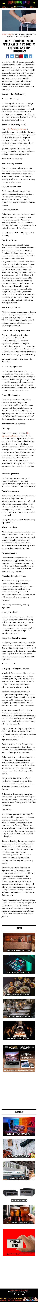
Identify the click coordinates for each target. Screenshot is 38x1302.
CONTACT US (17, 1290)
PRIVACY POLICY (24, 1290)
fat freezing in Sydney (17, 129)
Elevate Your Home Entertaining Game (21, 1016)
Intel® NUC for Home (19, 1200)
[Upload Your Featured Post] (19, 1300)
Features (10, 34)
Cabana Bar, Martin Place (19, 1178)
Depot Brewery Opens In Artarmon (20, 1222)
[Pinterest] (21, 56)
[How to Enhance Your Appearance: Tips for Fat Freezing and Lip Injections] (7, 56)
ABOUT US (12, 1290)
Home (4, 34)
